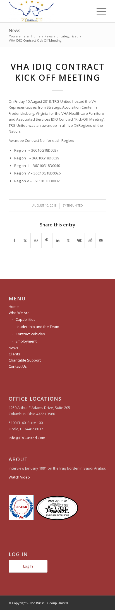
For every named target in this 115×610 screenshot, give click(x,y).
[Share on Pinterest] (47, 240)
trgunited (75, 205)
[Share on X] (25, 240)
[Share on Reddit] (90, 240)
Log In (28, 566)
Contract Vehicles (30, 333)
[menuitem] (98, 11)
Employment (26, 341)
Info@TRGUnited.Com (27, 437)
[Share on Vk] (79, 240)
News (14, 30)
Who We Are (19, 312)
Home (14, 306)
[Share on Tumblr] (68, 240)
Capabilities (25, 319)
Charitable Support (25, 360)
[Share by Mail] (100, 240)
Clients (14, 354)
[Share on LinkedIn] (57, 240)
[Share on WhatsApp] (36, 240)
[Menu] (98, 11)
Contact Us (18, 366)
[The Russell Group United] (48, 11)
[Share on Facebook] (14, 240)
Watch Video (19, 477)
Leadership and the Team (37, 326)
